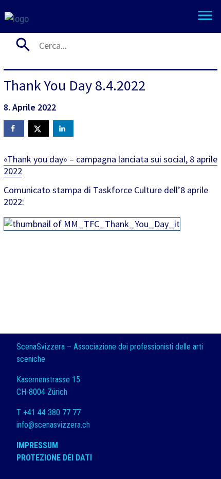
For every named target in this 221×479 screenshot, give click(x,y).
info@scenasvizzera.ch (53, 425)
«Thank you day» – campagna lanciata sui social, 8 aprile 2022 (110, 165)
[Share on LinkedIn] (63, 128)
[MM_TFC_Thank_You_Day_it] (97, 227)
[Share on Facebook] (14, 128)
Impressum (37, 445)
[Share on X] (38, 128)
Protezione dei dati (55, 458)
